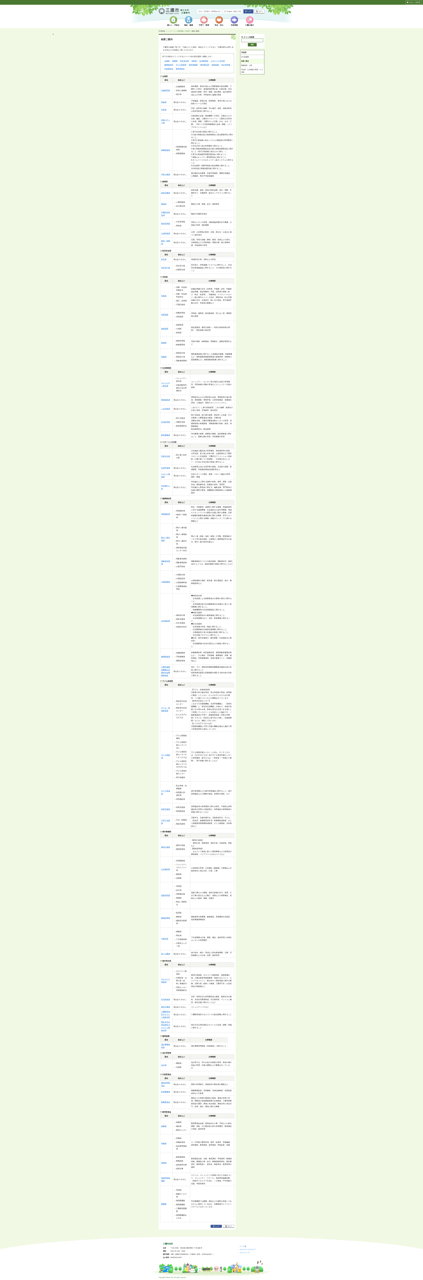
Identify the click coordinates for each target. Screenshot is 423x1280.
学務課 (163, 1143)
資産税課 (164, 329)
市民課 (163, 296)
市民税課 (164, 315)
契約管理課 (165, 224)
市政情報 (234, 25)
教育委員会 (180, 69)
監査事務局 (165, 1092)
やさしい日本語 (414, 2)
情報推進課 (165, 150)
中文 (239, 11)
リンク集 (243, 1246)
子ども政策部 (181, 65)
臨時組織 (215, 65)
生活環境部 (203, 61)
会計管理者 (225, 65)
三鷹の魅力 (249, 25)
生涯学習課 (165, 468)
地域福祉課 (165, 514)
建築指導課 (165, 918)
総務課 (163, 1126)
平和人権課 (165, 174)
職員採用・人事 (246, 65)
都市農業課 (165, 435)
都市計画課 (165, 847)
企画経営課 (165, 90)
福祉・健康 (188, 25)
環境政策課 (165, 400)
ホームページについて (248, 1249)
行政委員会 (168, 69)
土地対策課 (165, 233)
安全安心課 (165, 268)
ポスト (260, 11)
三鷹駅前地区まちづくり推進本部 (165, 1014)
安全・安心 (219, 25)
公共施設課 (165, 869)
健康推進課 (165, 657)
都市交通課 (165, 1007)
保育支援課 (165, 809)
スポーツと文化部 (218, 61)
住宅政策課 (165, 999)
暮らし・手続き (173, 25)
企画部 (167, 61)
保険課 (163, 357)
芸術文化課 (165, 456)
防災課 (163, 259)
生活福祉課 (165, 621)
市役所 (187, 31)
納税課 (163, 343)
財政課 (163, 102)
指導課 (163, 1163)
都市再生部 (204, 65)
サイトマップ (244, 1252)
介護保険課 (165, 582)
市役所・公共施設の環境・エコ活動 (252, 71)
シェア (249, 11)
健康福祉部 (168, 65)
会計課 (163, 1065)
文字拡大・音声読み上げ (212, 11)
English (229, 11)
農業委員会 (165, 1102)
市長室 (163, 110)
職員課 (163, 204)
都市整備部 (193, 65)
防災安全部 (184, 61)
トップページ (170, 31)
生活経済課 (165, 422)
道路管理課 (165, 895)
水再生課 (164, 939)
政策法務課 (165, 193)
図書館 (163, 1204)
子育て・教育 (204, 25)
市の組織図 (245, 57)
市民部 (194, 61)
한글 (235, 11)
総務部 (175, 61)
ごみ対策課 (165, 409)
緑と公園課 (165, 954)
